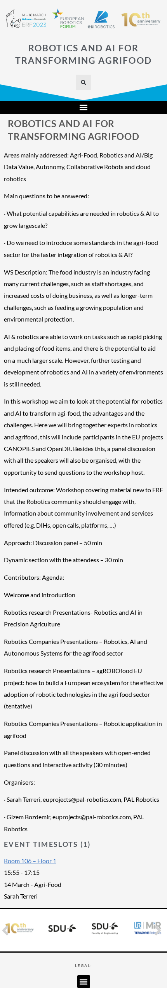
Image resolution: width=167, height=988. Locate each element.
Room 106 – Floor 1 (30, 860)
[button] (83, 82)
